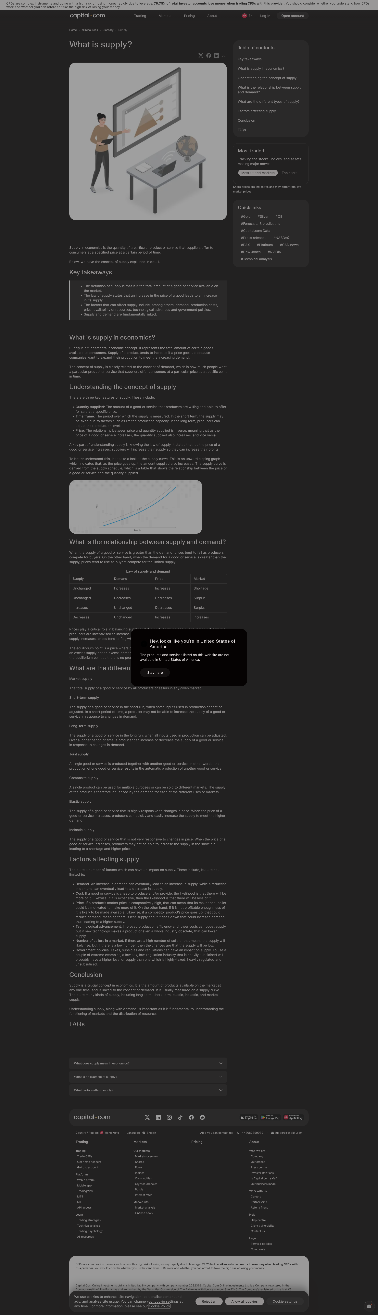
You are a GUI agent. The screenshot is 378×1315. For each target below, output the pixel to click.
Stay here (155, 673)
